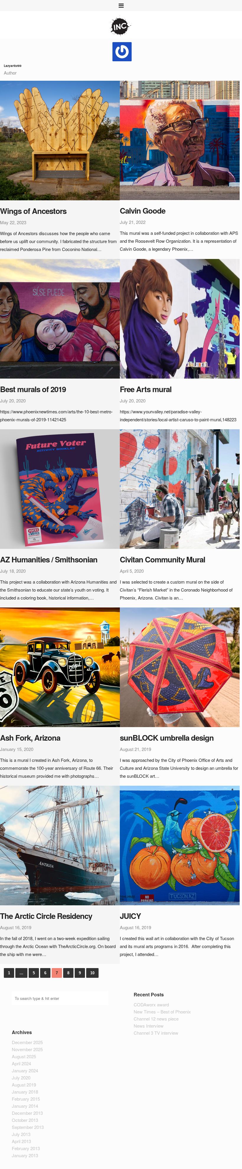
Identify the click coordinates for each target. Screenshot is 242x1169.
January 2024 (25, 1070)
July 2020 (21, 1077)
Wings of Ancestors (33, 210)
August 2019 (24, 1085)
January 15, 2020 (16, 749)
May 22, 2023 (13, 222)
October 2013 (25, 1120)
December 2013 (27, 1113)
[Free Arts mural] (180, 319)
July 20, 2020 (13, 400)
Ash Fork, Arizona (30, 737)
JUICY (130, 915)
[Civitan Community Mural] (180, 489)
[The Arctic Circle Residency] (60, 845)
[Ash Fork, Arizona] (60, 667)
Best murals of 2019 (33, 389)
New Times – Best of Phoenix (162, 1011)
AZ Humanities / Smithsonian (48, 559)
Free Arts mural (145, 389)
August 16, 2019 (15, 927)
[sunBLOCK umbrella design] (180, 667)
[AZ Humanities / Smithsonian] (60, 489)
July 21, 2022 (132, 222)
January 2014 (25, 1106)
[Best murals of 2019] (60, 319)
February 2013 (26, 1148)
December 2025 (27, 1042)
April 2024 (21, 1063)
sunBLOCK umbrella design (167, 737)
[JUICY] (180, 845)
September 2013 (28, 1127)
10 (92, 973)
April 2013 (21, 1141)
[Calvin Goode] (180, 140)
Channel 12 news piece (156, 1019)
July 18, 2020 (13, 571)
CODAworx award (151, 1004)
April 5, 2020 (132, 571)
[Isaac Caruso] (121, 26)
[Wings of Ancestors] (60, 140)
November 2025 (27, 1049)
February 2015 (26, 1099)
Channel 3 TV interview (156, 1033)
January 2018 (25, 1092)
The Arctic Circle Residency (46, 915)
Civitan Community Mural (162, 559)
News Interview (148, 1026)
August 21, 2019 (135, 749)
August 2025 (24, 1056)
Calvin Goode (142, 210)
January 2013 (25, 1155)
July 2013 (21, 1134)
